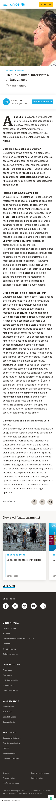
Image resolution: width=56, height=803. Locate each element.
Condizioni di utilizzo (40, 773)
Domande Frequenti (11, 758)
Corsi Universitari (10, 691)
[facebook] (34, 502)
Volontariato (8, 707)
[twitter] (42, 502)
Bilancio (6, 633)
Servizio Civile (9, 722)
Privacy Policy (9, 778)
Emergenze (7, 675)
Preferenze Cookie (11, 783)
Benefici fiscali (9, 753)
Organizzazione (9, 628)
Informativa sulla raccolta (11, 801)
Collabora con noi (10, 654)
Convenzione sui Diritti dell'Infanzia (18, 639)
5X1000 (6, 748)
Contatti (6, 644)
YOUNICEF (7, 712)
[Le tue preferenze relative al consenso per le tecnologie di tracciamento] (51, 798)
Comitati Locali (9, 717)
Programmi (7, 670)
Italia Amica (8, 685)
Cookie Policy (37, 778)
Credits (6, 773)
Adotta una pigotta (11, 743)
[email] (50, 502)
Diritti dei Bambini (10, 680)
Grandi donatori (15, 71)
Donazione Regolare (12, 738)
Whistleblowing (9, 649)
